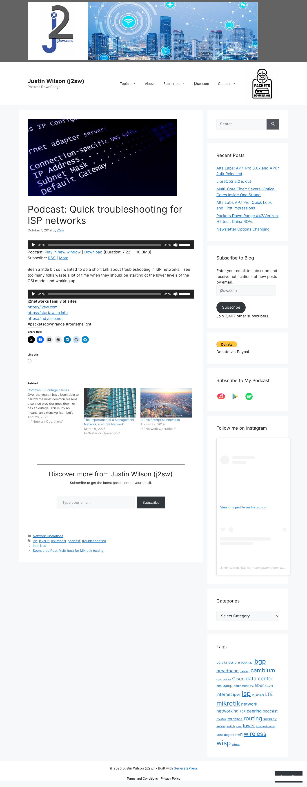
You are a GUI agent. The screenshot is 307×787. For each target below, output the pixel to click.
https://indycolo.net (45, 318)
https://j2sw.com (43, 307)
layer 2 (44, 541)
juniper (260, 695)
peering (254, 710)
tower (249, 725)
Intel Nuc (39, 545)
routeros (234, 719)
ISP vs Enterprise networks (160, 420)
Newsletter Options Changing (242, 229)
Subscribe (171, 83)
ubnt (219, 734)
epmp (227, 685)
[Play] (33, 245)
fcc (252, 686)
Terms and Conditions (142, 778)
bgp (260, 661)
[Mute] (175, 245)
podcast (74, 541)
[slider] (185, 244)
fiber (259, 685)
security (270, 719)
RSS (52, 258)
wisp (223, 743)
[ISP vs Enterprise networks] (166, 403)
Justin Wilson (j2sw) (56, 81)
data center (259, 678)
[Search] (273, 124)
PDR (243, 711)
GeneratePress (186, 768)
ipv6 (237, 694)
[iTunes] (223, 396)
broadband (227, 670)
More (63, 258)
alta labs (228, 662)
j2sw (247, 567)
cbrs (219, 679)
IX (253, 695)
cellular (227, 679)
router (221, 719)
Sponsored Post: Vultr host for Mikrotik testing (68, 550)
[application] (111, 244)
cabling (244, 671)
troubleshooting (94, 541)
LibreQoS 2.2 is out (233, 181)
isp (35, 541)
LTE (269, 694)
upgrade (230, 734)
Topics (125, 83)
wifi (239, 735)
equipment (241, 686)
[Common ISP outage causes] (56, 406)
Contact (224, 83)
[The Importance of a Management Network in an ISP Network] (110, 403)
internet (224, 694)
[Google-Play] (237, 396)
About (149, 83)
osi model (58, 541)
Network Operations (48, 536)
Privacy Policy (170, 778)
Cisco (238, 678)
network (249, 703)
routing (253, 718)
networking (227, 711)
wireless (255, 733)
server (220, 726)
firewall (269, 686)
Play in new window (63, 252)
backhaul (247, 662)
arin (237, 662)
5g (218, 662)
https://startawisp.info (48, 312)
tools (239, 726)
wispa (236, 744)
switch (231, 726)
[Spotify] (251, 396)
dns (219, 686)
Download (93, 252)
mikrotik (228, 703)
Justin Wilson (229, 567)
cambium (263, 670)
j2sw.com (201, 83)
